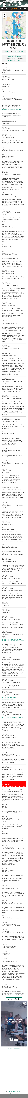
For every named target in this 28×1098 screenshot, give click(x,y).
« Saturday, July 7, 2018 (14, 56)
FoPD (7, 52)
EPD (16, 52)
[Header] (14, 3)
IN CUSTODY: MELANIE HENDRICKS (11, 639)
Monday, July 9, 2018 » (14, 60)
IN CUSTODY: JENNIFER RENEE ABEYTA (12, 717)
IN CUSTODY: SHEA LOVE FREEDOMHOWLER (9, 698)
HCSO (21, 52)
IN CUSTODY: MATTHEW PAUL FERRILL (12, 110)
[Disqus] (14, 1069)
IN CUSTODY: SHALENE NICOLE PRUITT (12, 640)
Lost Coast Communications (14, 1091)
